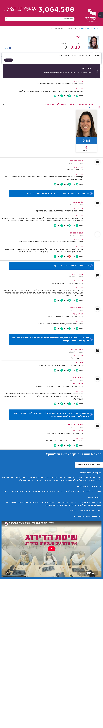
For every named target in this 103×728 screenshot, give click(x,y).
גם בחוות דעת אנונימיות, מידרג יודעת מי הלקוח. (71, 266)
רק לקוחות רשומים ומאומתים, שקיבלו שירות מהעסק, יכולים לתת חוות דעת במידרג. (58, 194)
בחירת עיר (91, 107)
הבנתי (8, 60)
